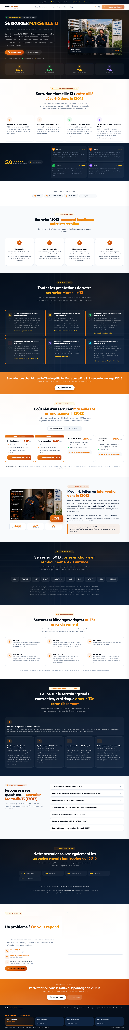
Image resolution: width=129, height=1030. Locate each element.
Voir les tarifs (34, 52)
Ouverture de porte (66, 1008)
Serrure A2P (110, 1008)
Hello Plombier (42, 1021)
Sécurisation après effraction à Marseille (106, 361)
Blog (71, 7)
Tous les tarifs (73, 428)
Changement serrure (80, 1008)
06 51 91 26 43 (76, 2)
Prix (65, 7)
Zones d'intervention (41, 7)
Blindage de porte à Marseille (103, 333)
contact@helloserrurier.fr (19, 956)
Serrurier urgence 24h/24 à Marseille (25, 358)
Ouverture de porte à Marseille (23, 331)
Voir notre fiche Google (17, 968)
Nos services (56, 7)
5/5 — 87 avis (76, 997)
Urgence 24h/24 (100, 1008)
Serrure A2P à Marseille (61, 356)
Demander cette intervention (20, 457)
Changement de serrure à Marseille (64, 331)
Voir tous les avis (36, 162)
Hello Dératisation (103, 1021)
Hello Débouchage (73, 1021)
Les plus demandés (56, 428)
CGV (122, 1027)
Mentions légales (115, 1027)
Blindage (90, 1008)
